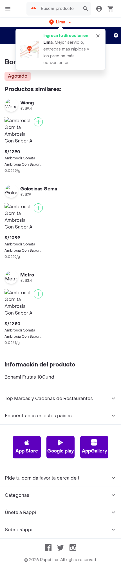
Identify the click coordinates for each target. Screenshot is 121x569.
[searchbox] (58, 9)
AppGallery (94, 451)
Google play (60, 451)
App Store (26, 451)
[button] (60, 22)
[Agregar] (38, 121)
